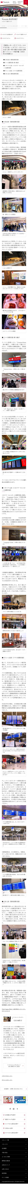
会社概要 (4, 1148)
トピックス (5, 1144)
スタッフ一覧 (5, 1140)
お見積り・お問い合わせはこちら (13, 1089)
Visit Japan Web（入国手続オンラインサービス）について (14, 1010)
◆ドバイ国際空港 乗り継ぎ (11, 62)
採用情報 (4, 1173)
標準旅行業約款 (6, 1160)
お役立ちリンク (6, 1165)
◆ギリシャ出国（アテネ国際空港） (13, 70)
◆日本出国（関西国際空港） (11, 59)
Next (26, 1100)
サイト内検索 (5, 1177)
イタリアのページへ (7, 1076)
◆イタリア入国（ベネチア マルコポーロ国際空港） (13, 67)
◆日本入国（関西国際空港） (11, 73)
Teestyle (5, 2)
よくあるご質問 (6, 1156)
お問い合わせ (5, 1169)
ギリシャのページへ (7, 1080)
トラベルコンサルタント (14, 1065)
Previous (1, 1100)
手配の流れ (5, 1152)
